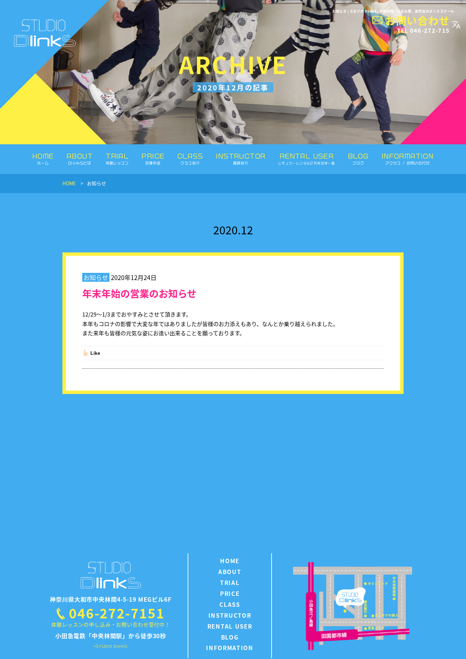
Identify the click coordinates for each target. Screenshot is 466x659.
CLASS (190, 158)
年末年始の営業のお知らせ (139, 293)
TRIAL (117, 158)
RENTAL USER (306, 158)
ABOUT (80, 158)
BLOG (358, 158)
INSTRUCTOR (240, 158)
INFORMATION (408, 158)
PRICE (153, 158)
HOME (43, 158)
